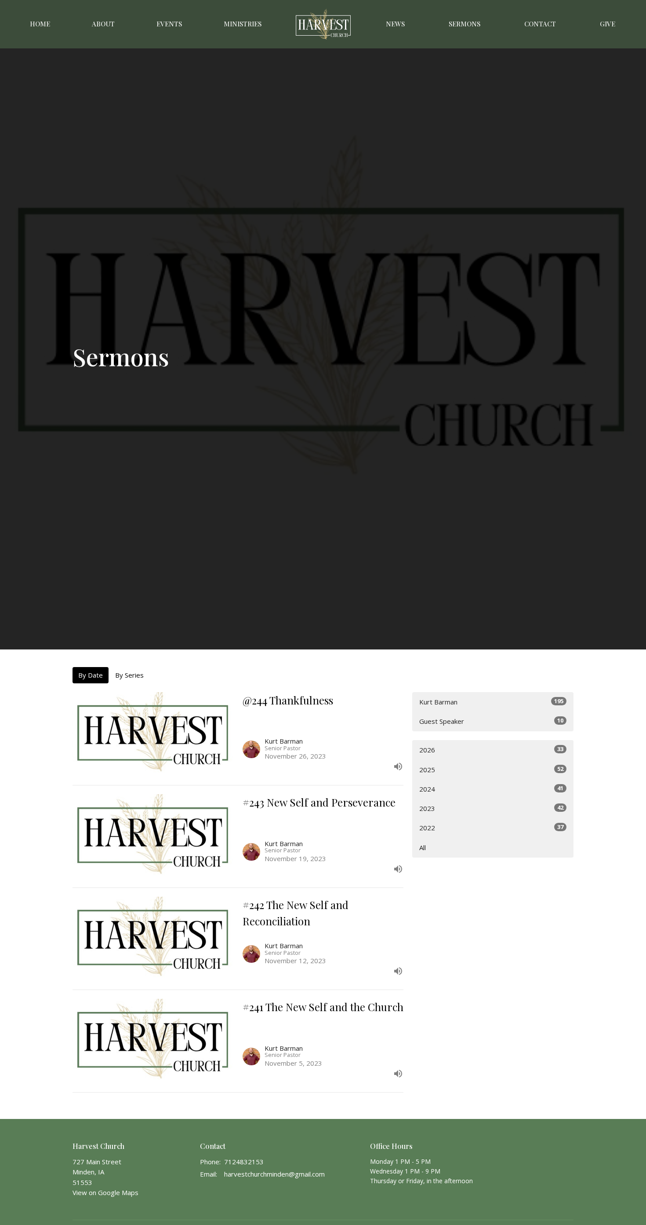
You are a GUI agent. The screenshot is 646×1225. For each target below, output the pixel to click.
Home (40, 23)
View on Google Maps (105, 1192)
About (103, 23)
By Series (129, 675)
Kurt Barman (491, 701)
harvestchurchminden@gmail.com (274, 1174)
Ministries (242, 23)
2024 (491, 788)
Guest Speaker (491, 721)
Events (169, 23)
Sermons (464, 23)
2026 (491, 749)
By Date (90, 675)
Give (607, 23)
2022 (491, 827)
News (395, 23)
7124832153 (244, 1161)
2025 (491, 769)
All (422, 847)
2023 (491, 808)
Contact (540, 23)
